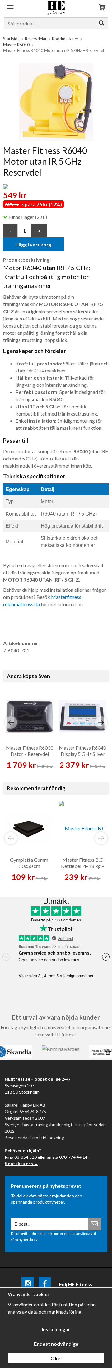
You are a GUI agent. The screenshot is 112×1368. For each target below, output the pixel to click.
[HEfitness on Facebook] (45, 1284)
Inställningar (56, 1329)
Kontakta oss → (21, 1163)
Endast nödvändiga (56, 1344)
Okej (56, 1358)
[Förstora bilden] (56, 101)
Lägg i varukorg (33, 244)
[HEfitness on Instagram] (27, 1284)
